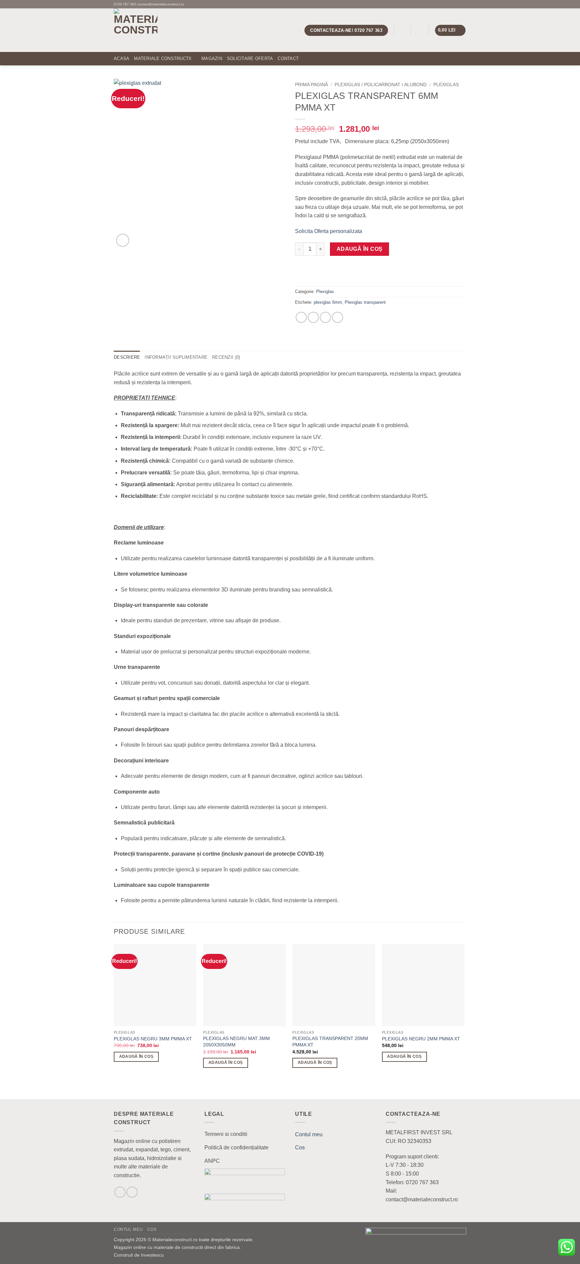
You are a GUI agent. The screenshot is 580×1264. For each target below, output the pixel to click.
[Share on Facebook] (301, 317)
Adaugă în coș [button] (136, 1056)
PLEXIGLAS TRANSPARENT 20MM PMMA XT (330, 1041)
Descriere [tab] (127, 357)
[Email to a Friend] (325, 317)
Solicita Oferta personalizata (328, 231)
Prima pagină (311, 84)
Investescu (152, 1255)
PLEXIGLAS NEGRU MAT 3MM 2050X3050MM (236, 1041)
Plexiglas (446, 84)
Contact (288, 58)
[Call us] (463, 4)
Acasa (121, 58)
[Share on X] (313, 317)
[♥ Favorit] (303, 274)
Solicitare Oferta (250, 58)
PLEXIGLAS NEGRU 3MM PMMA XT (153, 1038)
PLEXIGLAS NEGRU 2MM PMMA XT (421, 1038)
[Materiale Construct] (166, 30)
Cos (300, 1147)
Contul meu (309, 1134)
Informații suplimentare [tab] (176, 357)
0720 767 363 (125, 4)
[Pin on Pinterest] (337, 317)
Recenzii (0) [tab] (226, 357)
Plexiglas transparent (365, 302)
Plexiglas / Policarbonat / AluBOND (381, 84)
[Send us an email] (456, 4)
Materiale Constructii (162, 58)
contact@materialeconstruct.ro (160, 4)
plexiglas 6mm (328, 302)
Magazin (211, 58)
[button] (402, 30)
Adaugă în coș (360, 249)
